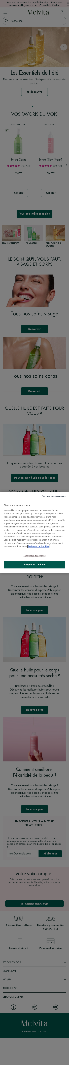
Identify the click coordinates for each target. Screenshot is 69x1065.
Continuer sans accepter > (54, 496)
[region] (34, 532)
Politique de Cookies (38, 546)
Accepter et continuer (34, 564)
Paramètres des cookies (35, 555)
